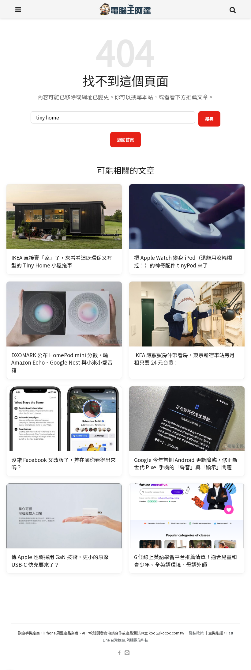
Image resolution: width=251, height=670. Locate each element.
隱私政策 (196, 632)
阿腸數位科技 (137, 639)
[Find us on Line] (127, 653)
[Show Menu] (18, 9)
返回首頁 (125, 140)
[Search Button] (233, 9)
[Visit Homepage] (125, 9)
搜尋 (209, 119)
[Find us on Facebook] (119, 653)
